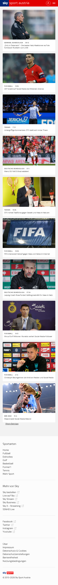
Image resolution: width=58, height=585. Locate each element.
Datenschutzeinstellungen (16, 554)
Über (5, 544)
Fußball (6, 453)
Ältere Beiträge (11, 424)
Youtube (7, 531)
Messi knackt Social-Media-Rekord (17, 419)
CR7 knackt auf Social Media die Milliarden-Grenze (24, 89)
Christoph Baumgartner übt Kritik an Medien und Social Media (28, 378)
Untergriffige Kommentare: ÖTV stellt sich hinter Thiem (26, 130)
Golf (5, 460)
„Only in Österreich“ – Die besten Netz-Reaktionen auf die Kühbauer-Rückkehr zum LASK (27, 46)
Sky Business (9, 502)
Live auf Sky (9, 495)
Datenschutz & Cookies (14, 550)
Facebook (8, 521)
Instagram (8, 528)
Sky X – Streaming (12, 506)
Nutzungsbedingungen (14, 561)
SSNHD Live (8, 509)
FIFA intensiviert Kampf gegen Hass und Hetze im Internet (27, 254)
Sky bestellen (9, 492)
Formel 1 (7, 467)
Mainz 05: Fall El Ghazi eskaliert (16, 171)
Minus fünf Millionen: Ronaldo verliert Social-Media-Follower (28, 336)
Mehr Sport (8, 473)
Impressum (8, 547)
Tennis (6, 470)
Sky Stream (8, 499)
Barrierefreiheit (10, 557)
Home (6, 450)
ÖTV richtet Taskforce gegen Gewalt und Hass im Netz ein (27, 213)
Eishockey (8, 456)
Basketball (8, 463)
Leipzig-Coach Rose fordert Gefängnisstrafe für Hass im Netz (28, 295)
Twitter (6, 525)
